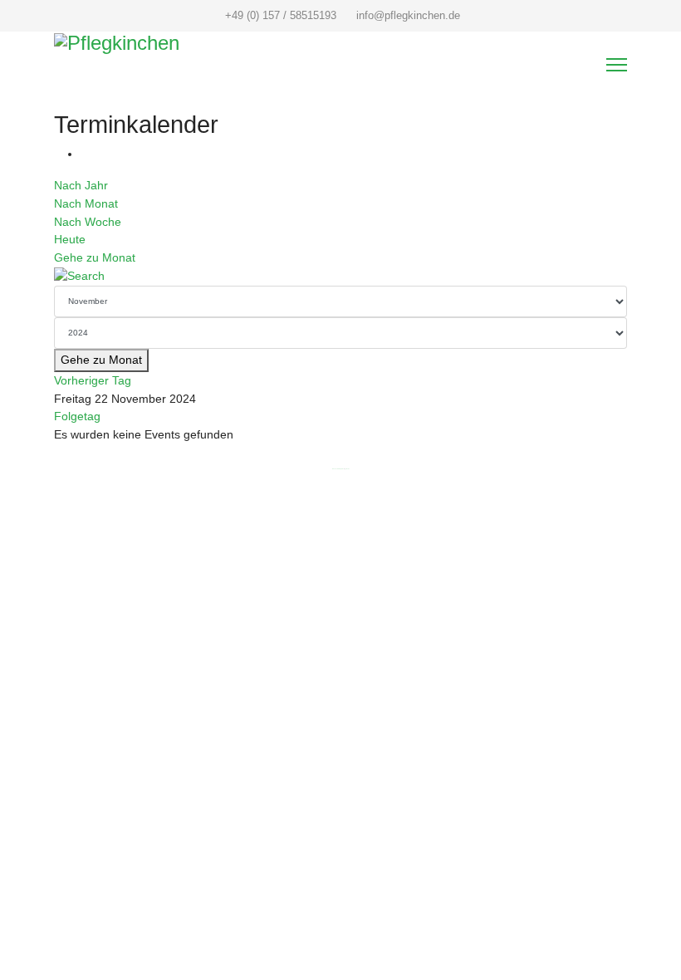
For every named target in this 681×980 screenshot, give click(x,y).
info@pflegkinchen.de (408, 16)
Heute (70, 239)
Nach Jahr (81, 185)
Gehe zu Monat (94, 257)
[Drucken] (85, 153)
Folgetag (77, 416)
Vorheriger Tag (92, 380)
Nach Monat (86, 203)
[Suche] (340, 276)
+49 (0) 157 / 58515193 (280, 16)
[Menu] (616, 65)
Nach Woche (87, 221)
